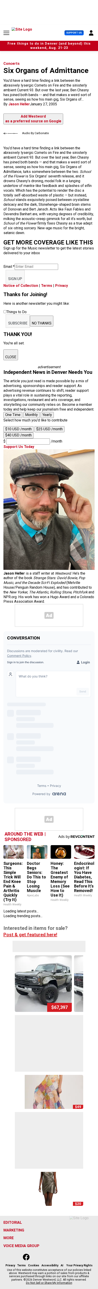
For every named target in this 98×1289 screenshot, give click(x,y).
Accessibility (49, 1265)
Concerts (11, 63)
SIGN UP (15, 279)
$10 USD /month (18, 429)
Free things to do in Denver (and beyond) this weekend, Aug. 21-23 (49, 46)
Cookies (33, 1265)
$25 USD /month (49, 429)
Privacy (61, 285)
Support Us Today (18, 447)
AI (62, 1265)
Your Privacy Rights (79, 1265)
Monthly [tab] (31, 415)
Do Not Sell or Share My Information (49, 1282)
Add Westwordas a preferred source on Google (33, 118)
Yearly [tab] (47, 415)
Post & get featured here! (30, 934)
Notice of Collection (20, 285)
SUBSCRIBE (17, 323)
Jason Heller (19, 104)
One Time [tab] (13, 415)
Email (9, 266)
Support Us (74, 32)
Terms (46, 285)
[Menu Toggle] (6, 33)
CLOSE (10, 357)
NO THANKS (42, 323)
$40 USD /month (18, 435)
